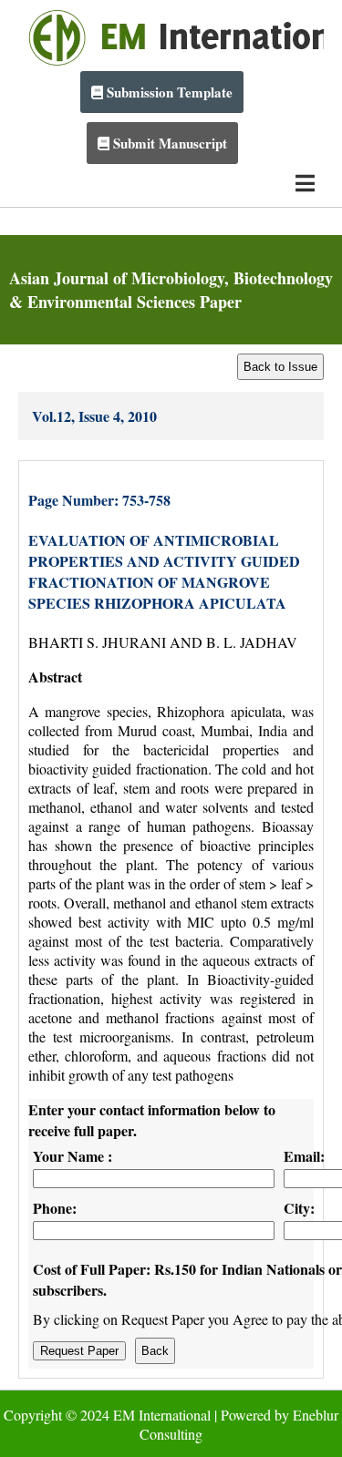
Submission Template (168, 92)
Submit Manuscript (168, 143)
